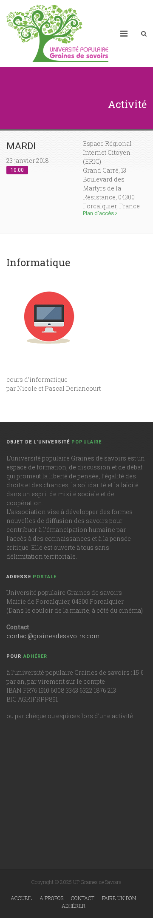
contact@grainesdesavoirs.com (52, 636)
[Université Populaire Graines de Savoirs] (57, 33)
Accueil (21, 898)
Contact (82, 898)
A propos (51, 898)
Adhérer (73, 905)
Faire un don (119, 898)
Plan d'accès (99, 213)
